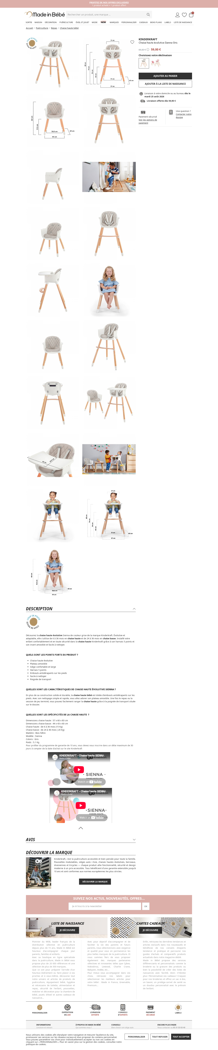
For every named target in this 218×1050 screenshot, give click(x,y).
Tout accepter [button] (181, 1036)
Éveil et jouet (82, 22)
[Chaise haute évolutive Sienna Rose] (156, 63)
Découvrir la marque (95, 881)
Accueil (29, 28)
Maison (38, 22)
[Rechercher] (148, 14)
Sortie (29, 22)
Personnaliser (128, 22)
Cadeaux (143, 22)
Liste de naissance (183, 22)
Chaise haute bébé (69, 28)
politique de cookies (36, 1044)
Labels (167, 22)
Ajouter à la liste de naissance (165, 83)
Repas (54, 28)
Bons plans (156, 22)
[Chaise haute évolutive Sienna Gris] (144, 63)
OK (145, 906)
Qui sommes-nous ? (84, 1027)
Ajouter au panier (165, 76)
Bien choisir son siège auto (122, 1027)
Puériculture (66, 22)
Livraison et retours (44, 1027)
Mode (94, 22)
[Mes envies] (184, 15)
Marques (114, 22)
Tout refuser (159, 1036)
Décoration (51, 22)
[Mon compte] (177, 15)
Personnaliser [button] (136, 1036)
